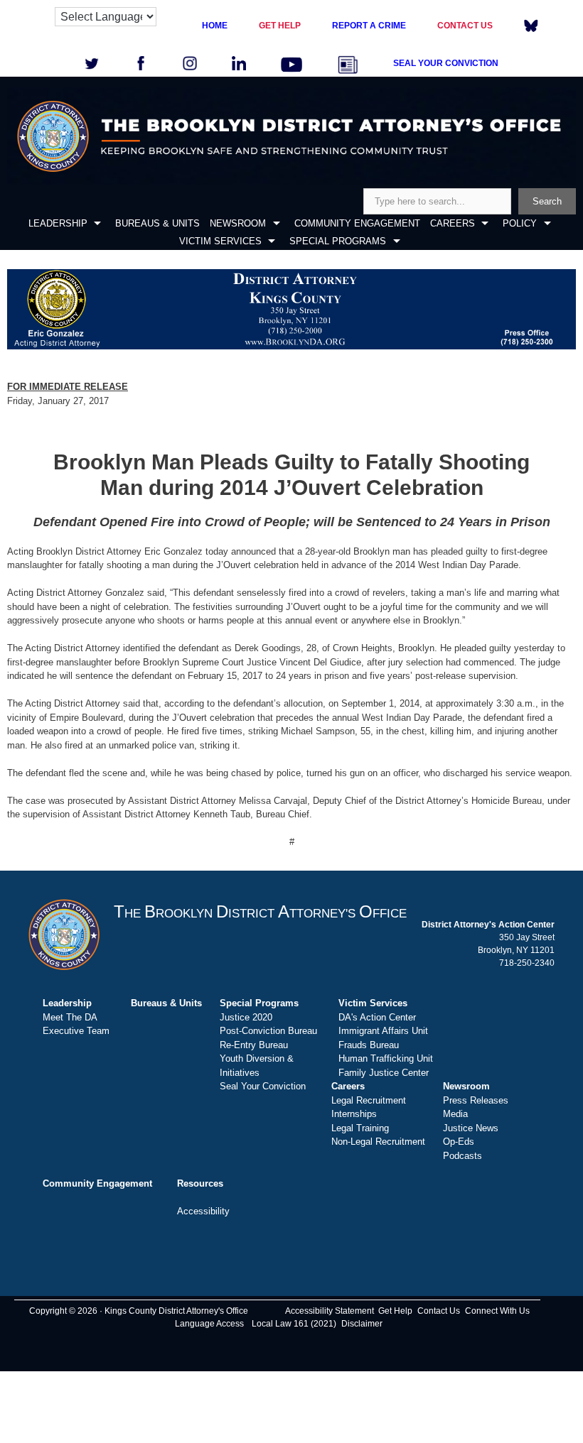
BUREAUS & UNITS (157, 223)
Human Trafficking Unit (385, 1058)
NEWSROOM (238, 223)
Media (455, 1114)
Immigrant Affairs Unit (383, 1030)
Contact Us (438, 1311)
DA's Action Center (377, 1017)
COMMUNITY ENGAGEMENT (357, 223)
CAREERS (452, 223)
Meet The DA (70, 1017)
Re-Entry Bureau (254, 1045)
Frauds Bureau (368, 1045)
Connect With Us (497, 1311)
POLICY (520, 223)
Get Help (395, 1311)
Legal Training (360, 1128)
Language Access (209, 1324)
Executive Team (76, 1030)
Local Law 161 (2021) (294, 1324)
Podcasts (462, 1155)
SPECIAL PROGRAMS (337, 241)
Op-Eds (458, 1141)
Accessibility (203, 1211)
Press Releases (475, 1100)
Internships (354, 1114)
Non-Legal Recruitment (378, 1141)
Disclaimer (362, 1324)
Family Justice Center (383, 1072)
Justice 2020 (246, 1017)
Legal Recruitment (368, 1100)
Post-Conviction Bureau (268, 1030)
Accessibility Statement (329, 1311)
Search (547, 201)
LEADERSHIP (57, 223)
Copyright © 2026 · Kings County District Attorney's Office (138, 1311)
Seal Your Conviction (263, 1086)
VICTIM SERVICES (220, 241)
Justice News (470, 1128)
